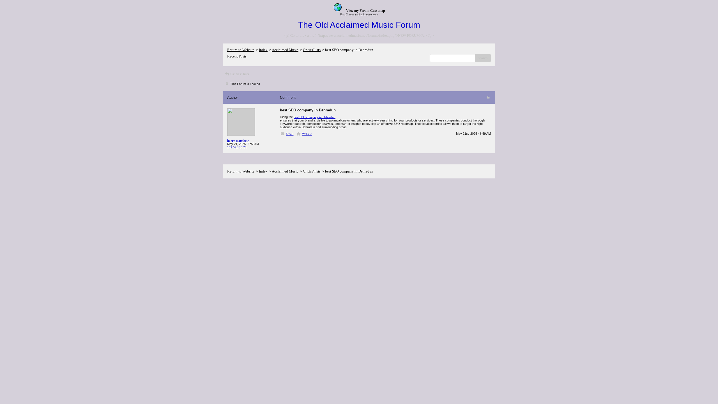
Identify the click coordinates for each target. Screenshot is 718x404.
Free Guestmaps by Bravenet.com (359, 14)
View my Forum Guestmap (365, 11)
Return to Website (240, 50)
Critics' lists (312, 50)
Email (289, 134)
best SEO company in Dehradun (314, 117)
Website (307, 134)
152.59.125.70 (237, 147)
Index (263, 50)
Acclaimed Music (285, 50)
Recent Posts (237, 56)
